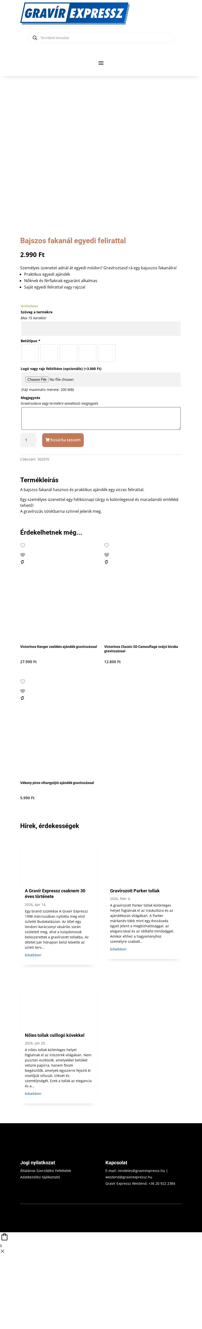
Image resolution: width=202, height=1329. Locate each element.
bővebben (33, 955)
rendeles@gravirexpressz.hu (141, 1170)
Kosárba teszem (65, 440)
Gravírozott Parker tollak (135, 890)
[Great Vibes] (87, 353)
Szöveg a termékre (36, 312)
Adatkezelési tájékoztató (40, 1177)
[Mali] (68, 353)
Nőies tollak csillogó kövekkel (54, 1035)
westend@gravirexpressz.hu (128, 1177)
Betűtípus (30, 340)
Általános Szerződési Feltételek (45, 1170)
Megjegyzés (30, 397)
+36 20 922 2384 (162, 1183)
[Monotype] (49, 353)
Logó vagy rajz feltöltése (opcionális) (61, 368)
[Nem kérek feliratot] (106, 353)
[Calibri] (29, 353)
